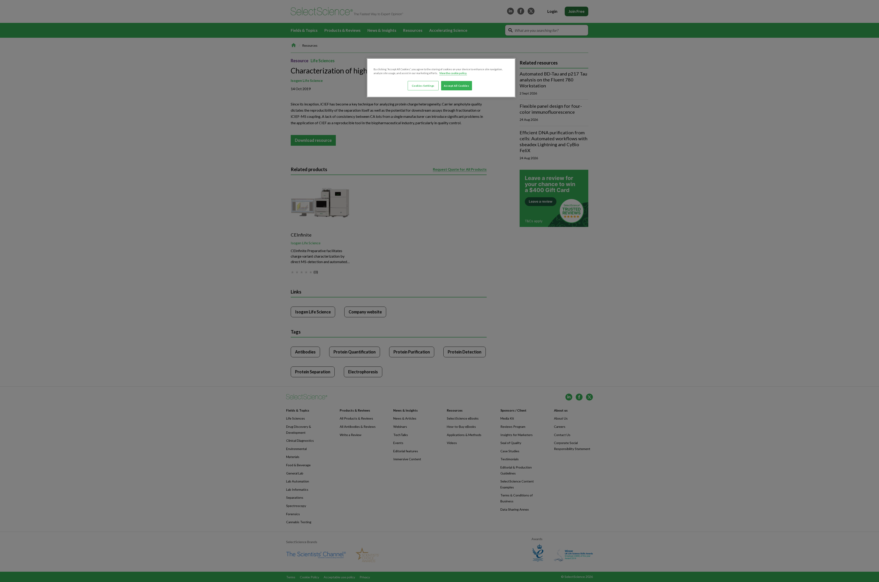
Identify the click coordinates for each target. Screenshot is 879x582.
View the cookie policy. (453, 73)
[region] (441, 77)
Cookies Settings (423, 85)
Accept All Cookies (456, 85)
